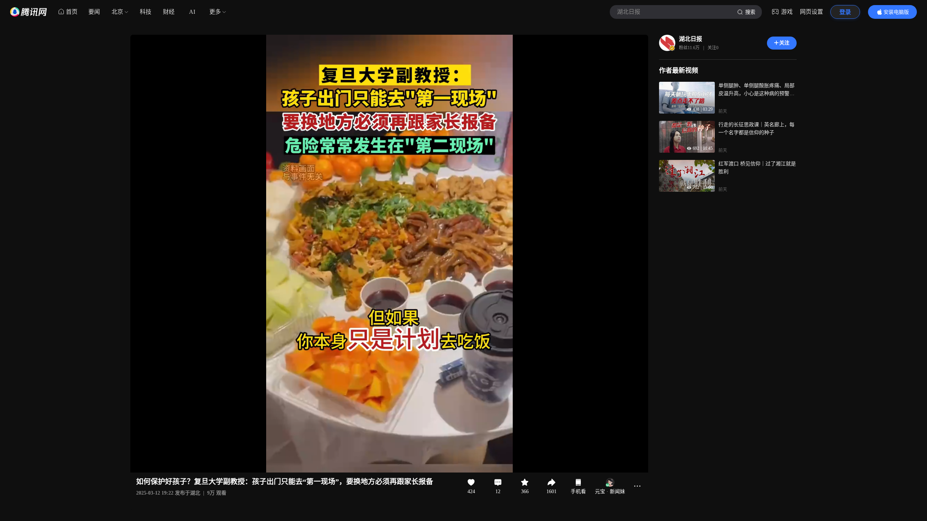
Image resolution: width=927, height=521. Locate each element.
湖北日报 (690, 39)
